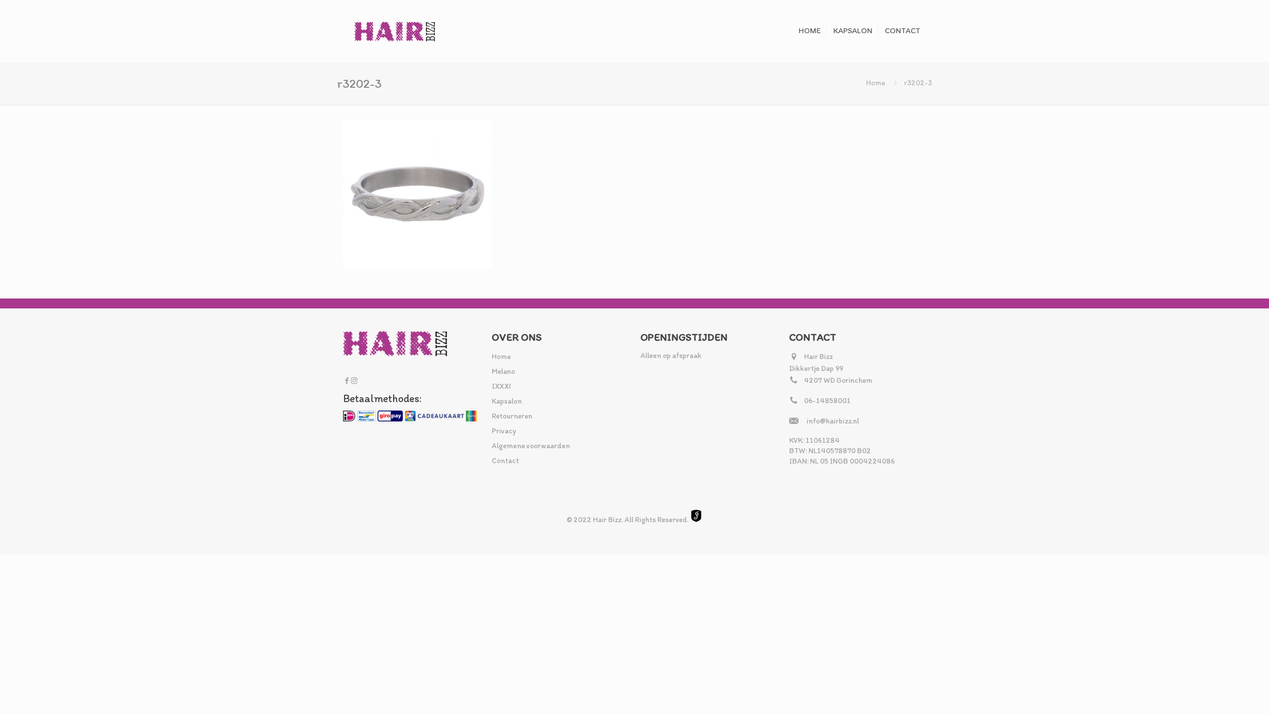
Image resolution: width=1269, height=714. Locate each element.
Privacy (504, 430)
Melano (503, 371)
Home (875, 82)
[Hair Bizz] (395, 31)
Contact (505, 460)
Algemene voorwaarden (531, 445)
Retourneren (512, 416)
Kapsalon (507, 401)
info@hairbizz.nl (833, 420)
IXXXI (501, 386)
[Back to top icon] (1221, 693)
